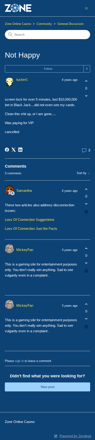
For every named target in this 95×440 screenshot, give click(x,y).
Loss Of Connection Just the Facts (31, 228)
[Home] (18, 8)
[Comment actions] (86, 212)
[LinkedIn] (20, 150)
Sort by (82, 173)
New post (47, 387)
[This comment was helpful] (86, 189)
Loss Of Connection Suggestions (29, 219)
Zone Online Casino (18, 24)
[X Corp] (14, 150)
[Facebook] (7, 150)
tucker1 (22, 80)
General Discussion (70, 24)
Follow (48, 68)
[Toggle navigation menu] (86, 8)
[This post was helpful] (86, 81)
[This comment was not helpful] (86, 204)
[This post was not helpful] (86, 96)
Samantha (24, 190)
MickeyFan (24, 250)
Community (44, 24)
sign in (19, 361)
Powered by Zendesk (75, 436)
